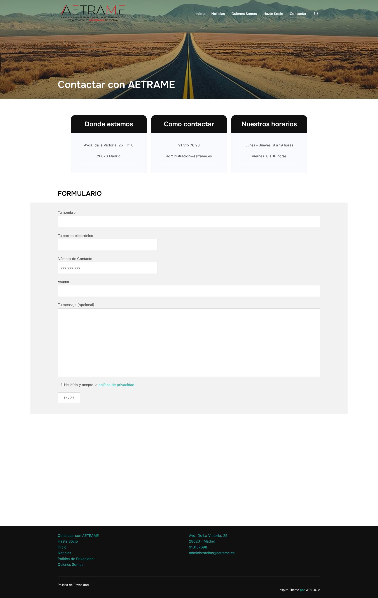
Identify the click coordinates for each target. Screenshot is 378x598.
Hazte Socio (273, 13)
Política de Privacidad (76, 559)
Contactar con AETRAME (78, 535)
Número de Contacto (75, 258)
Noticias (218, 13)
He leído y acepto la (99, 385)
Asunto (63, 281)
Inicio (200, 13)
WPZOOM (313, 590)
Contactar (298, 13)
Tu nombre (66, 212)
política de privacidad (116, 385)
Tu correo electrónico (75, 235)
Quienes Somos (244, 13)
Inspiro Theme (289, 590)
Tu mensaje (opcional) (76, 305)
